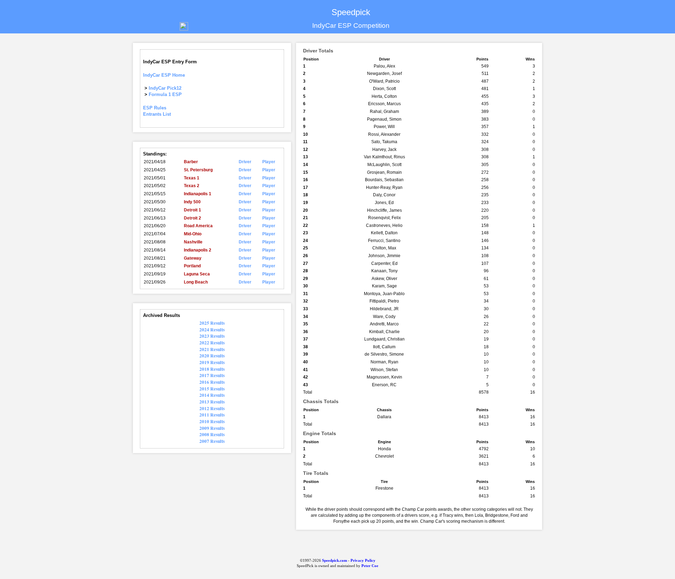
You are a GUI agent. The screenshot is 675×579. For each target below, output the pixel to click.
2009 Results (212, 428)
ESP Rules (154, 107)
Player (268, 161)
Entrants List (157, 114)
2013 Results (212, 401)
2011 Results (212, 414)
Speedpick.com (334, 560)
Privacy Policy (363, 560)
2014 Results (212, 395)
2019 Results (212, 362)
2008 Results (212, 434)
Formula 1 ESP (165, 94)
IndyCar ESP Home (164, 75)
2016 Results (212, 382)
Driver (245, 161)
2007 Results (212, 441)
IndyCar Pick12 (165, 88)
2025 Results (212, 322)
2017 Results (212, 375)
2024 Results (212, 329)
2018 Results (212, 369)
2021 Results (212, 349)
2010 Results (212, 421)
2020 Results (212, 355)
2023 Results (212, 335)
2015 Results (212, 388)
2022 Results (212, 342)
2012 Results (212, 408)
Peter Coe (369, 566)
